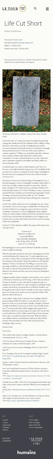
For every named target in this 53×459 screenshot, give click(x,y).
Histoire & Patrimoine (12, 31)
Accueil (5, 420)
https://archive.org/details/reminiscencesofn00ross (23, 400)
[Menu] (47, 9)
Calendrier (5, 427)
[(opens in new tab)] (26, 451)
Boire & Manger (34, 422)
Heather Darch (17, 40)
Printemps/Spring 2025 (25, 43)
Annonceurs (6, 425)
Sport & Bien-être (35, 425)
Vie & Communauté (36, 427)
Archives (5, 430)
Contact (5, 422)
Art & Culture (33, 420)
